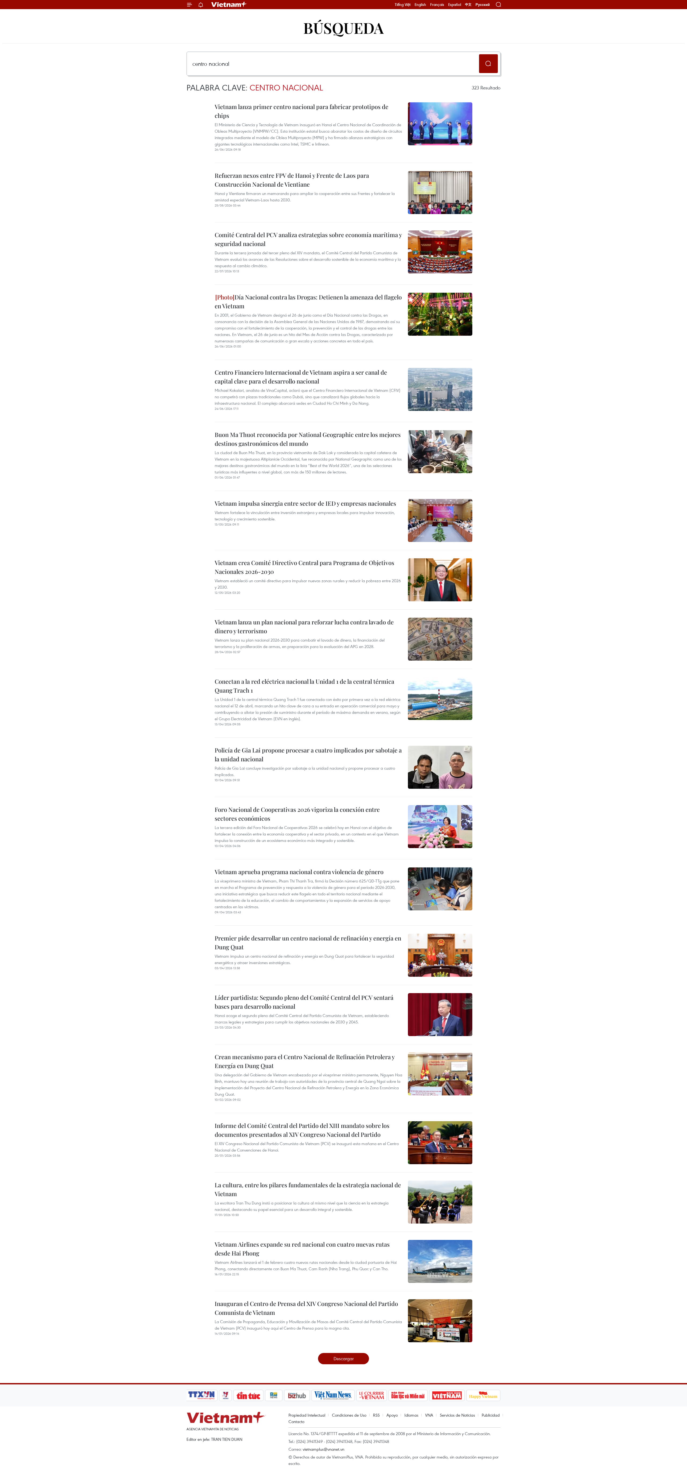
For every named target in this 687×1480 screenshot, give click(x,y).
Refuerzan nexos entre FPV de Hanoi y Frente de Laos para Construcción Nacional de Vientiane (292, 179)
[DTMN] (407, 1395)
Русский (483, 5)
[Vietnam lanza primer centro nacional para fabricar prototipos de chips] (440, 123)
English (420, 4)
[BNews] (274, 1395)
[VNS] (333, 1395)
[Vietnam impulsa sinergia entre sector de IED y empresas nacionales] (440, 520)
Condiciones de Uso (349, 1415)
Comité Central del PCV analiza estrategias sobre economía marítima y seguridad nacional (308, 239)
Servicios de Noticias (457, 1415)
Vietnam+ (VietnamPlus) (229, 5)
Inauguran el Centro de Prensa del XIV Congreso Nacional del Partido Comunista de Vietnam (306, 1308)
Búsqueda (343, 27)
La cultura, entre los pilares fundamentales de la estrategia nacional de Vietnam (308, 1189)
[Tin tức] (248, 1395)
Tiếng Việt (403, 4)
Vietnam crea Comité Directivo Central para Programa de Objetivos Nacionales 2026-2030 (304, 567)
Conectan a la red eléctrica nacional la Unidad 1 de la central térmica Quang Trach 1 (304, 685)
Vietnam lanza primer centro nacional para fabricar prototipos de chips (301, 111)
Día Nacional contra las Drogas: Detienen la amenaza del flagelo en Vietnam (308, 301)
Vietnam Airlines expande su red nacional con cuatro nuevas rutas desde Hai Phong (302, 1248)
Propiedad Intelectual (306, 1415)
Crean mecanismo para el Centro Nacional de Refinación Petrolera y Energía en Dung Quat (304, 1061)
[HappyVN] (483, 1395)
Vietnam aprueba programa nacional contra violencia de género (299, 872)
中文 (468, 4)
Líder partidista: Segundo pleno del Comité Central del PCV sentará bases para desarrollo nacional (304, 1001)
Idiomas (411, 1415)
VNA (429, 1415)
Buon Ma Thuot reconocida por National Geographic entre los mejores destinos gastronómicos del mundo (308, 438)
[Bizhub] (297, 1395)
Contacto (296, 1421)
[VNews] (225, 1395)
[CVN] (371, 1395)
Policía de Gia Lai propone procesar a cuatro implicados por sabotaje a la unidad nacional (308, 754)
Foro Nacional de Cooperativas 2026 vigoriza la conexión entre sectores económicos (297, 813)
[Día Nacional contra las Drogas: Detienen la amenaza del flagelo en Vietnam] (440, 314)
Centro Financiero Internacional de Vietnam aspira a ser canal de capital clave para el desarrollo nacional (301, 376)
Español (454, 4)
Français (437, 4)
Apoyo (392, 1415)
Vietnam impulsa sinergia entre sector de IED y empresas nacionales (305, 503)
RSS (376, 1415)
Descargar (344, 1358)
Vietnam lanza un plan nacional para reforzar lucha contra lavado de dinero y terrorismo (304, 626)
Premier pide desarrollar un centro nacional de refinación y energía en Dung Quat (308, 942)
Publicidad (491, 1415)
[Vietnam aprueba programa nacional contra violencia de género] (440, 888)
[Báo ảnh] (447, 1395)
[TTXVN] (201, 1395)
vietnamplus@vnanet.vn (323, 1449)
